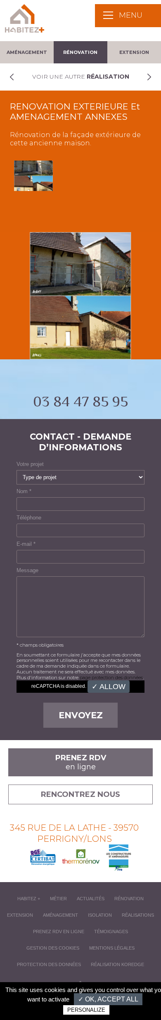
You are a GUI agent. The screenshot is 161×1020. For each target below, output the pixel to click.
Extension (134, 52)
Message (27, 570)
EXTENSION (20, 915)
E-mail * (26, 544)
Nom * (24, 491)
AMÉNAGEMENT (60, 915)
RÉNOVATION (129, 898)
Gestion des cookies (52, 947)
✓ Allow (108, 686)
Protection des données (49, 964)
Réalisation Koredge (117, 964)
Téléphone (29, 518)
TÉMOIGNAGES (111, 931)
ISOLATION (100, 915)
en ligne (80, 762)
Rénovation (80, 52)
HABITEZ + (28, 898)
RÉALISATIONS (138, 915)
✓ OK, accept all (108, 999)
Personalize (86, 1010)
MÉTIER (58, 898)
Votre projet (30, 464)
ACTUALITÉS (90, 898)
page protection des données (111, 677)
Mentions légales (112, 947)
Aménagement (27, 52)
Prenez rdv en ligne (58, 931)
